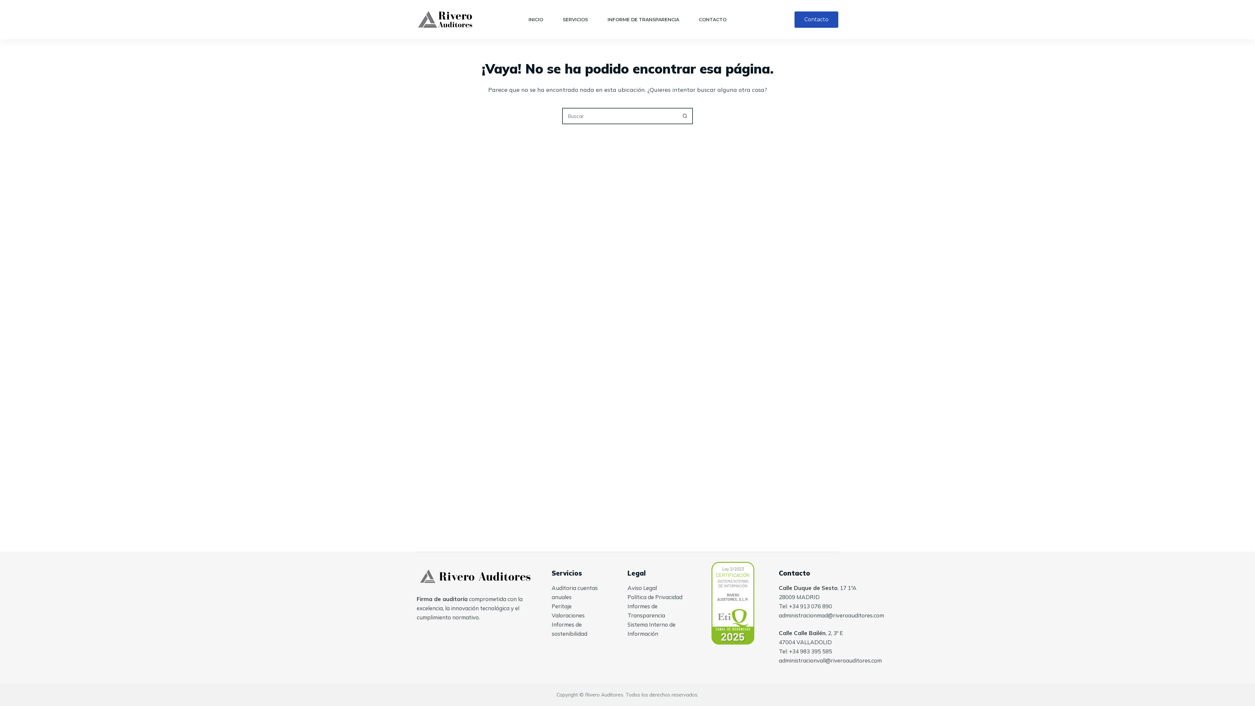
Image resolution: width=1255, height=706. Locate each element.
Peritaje (562, 606)
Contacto (713, 20)
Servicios (575, 20)
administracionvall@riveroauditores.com (830, 660)
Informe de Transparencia (643, 20)
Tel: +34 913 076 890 (805, 606)
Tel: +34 (789, 651)
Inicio (535, 20)
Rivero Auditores (604, 695)
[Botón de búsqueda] (684, 116)
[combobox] (620, 116)
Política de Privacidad (655, 597)
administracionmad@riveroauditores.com (831, 615)
